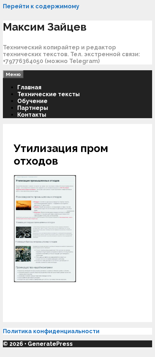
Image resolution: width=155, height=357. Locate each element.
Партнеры (32, 107)
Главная (29, 87)
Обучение (32, 101)
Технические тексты (48, 94)
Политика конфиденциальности (52, 331)
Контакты (31, 114)
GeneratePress (50, 343)
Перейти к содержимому (41, 6)
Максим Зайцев (45, 27)
